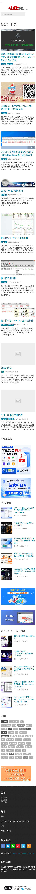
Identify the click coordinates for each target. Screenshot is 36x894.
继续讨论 (4, 802)
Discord (31, 853)
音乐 (31, 758)
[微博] (18, 846)
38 (20, 242)
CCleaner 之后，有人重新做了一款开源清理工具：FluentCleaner (24, 510)
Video (11, 732)
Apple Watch (14, 722)
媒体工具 (19, 740)
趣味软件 (19, 758)
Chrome (21, 725)
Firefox (28, 725)
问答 (25, 758)
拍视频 (4, 747)
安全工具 (27, 740)
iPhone (22, 729)
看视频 (18, 750)
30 (20, 159)
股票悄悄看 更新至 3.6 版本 (14, 238)
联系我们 (4, 800)
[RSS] (29, 846)
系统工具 (19, 754)
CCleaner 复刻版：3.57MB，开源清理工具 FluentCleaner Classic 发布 (24, 684)
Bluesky (24, 853)
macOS (3, 64)
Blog (14, 725)
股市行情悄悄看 (8, 278)
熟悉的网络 (6, 367)
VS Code (23, 732)
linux (29, 729)
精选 (11, 754)
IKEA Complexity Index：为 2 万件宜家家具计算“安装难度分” (24, 669)
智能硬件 (12, 747)
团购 (3, 740)
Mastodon (16, 853)
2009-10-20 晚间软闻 (12, 190)
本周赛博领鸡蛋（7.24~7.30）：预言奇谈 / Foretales (23, 653)
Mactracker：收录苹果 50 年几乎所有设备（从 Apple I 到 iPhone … (24, 571)
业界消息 (14, 736)
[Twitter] (24, 846)
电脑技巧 (10, 750)
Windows (10, 64)
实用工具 (4, 324)
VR (17, 732)
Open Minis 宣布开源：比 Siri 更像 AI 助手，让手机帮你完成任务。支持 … (24, 699)
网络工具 (27, 754)
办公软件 (4, 159)
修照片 (21, 736)
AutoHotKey (6, 725)
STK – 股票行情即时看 (12, 415)
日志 (2, 372)
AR (22, 722)
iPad (15, 729)
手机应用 (22, 743)
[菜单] (2, 2)
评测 (11, 758)
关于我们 (4, 798)
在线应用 (10, 740)
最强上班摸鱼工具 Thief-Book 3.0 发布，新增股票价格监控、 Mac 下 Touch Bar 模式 (18, 57)
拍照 (28, 743)
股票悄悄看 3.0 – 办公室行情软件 (17, 320)
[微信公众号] (13, 846)
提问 (2, 826)
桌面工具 (20, 747)
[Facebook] (3, 846)
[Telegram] (8, 846)
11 (20, 195)
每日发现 (4, 113)
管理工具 (5, 754)
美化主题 (5, 758)
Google (4, 729)
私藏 (24, 750)
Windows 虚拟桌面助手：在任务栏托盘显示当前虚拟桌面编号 (24, 540)
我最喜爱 (4, 195)
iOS (10, 729)
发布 (2, 816)
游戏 (3, 750)
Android (4, 722)
